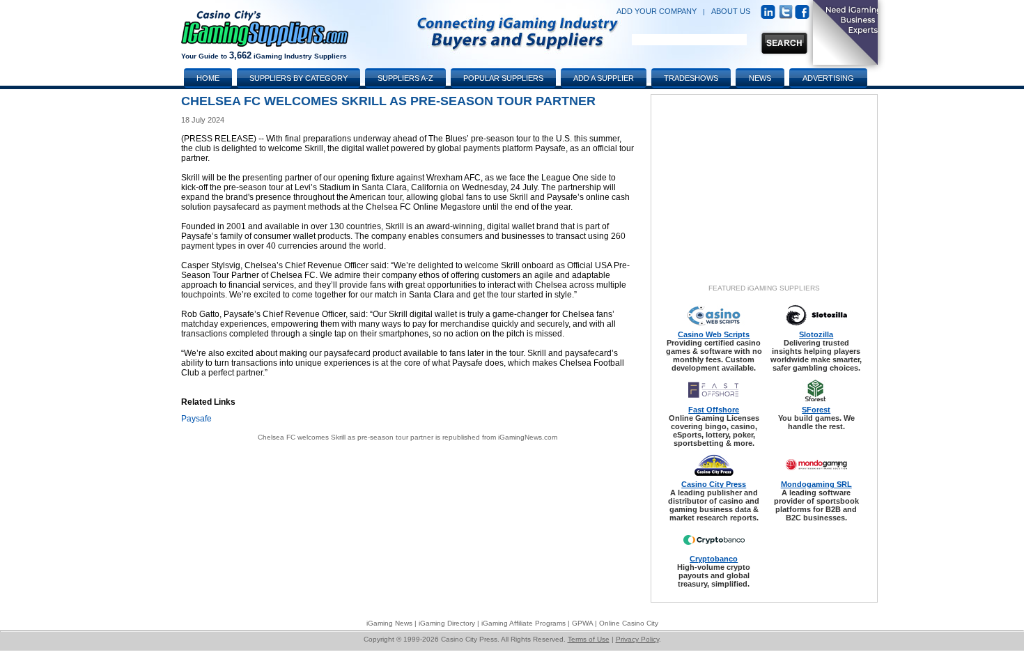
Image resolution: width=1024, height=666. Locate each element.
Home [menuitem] (207, 78)
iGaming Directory (447, 623)
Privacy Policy (637, 639)
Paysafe (196, 419)
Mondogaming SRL (816, 484)
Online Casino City (628, 623)
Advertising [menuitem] (828, 78)
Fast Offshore (713, 409)
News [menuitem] (760, 78)
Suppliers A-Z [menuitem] (405, 78)
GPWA (582, 623)
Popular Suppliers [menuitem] (503, 78)
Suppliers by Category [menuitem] (298, 78)
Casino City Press (713, 484)
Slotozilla (816, 334)
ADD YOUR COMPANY (656, 11)
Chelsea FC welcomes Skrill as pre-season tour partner (345, 437)
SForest (816, 409)
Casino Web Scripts (714, 334)
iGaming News (389, 623)
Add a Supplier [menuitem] (603, 78)
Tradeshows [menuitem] (691, 78)
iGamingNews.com (527, 437)
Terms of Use (589, 639)
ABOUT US (730, 11)
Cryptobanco (714, 559)
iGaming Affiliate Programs (523, 623)
